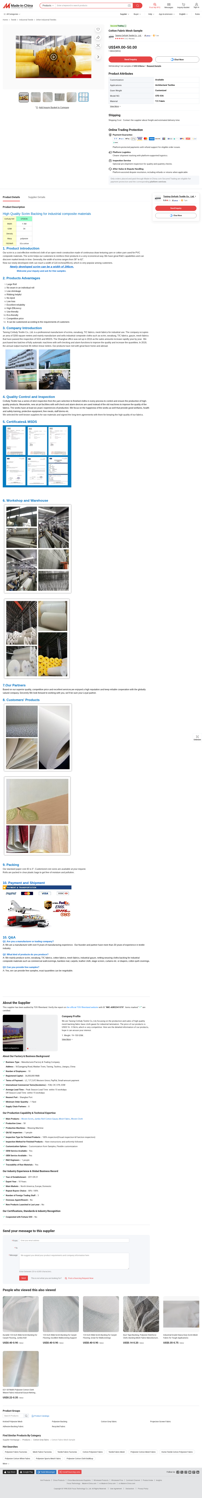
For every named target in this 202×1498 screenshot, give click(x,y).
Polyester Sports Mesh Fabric (48, 1458)
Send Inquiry (130, 59)
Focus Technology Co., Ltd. (82, 1488)
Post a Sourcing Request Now (79, 1278)
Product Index (148, 1480)
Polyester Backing (59, 1421)
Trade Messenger (46, 1472)
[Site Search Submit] (137, 5)
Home (5, 19)
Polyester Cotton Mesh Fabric (143, 1452)
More (5, 1463)
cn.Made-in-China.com (127, 1483)
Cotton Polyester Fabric (93, 1452)
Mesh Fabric (64, 1118)
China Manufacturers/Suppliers (79, 1480)
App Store (9, 1472)
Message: (14, 1255)
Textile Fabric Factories (67, 1452)
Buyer (136, 14)
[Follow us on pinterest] (193, 1472)
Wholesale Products (101, 1480)
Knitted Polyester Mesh (12, 1421)
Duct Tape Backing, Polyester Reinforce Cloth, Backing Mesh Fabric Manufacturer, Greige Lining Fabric (141, 1338)
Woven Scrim (27, 1118)
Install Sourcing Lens (71, 1472)
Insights (159, 1480)
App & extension (166, 14)
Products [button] (47, 5)
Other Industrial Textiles (46, 19)
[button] (129, 5)
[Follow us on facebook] (177, 1472)
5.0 (167, 200)
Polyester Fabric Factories (16, 1452)
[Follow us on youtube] (189, 1472)
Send (23, 1278)
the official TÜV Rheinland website (82, 1007)
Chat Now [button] (179, 59)
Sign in (196, 7)
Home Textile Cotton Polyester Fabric (177, 1452)
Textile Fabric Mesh (117, 1452)
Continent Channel (133, 1480)
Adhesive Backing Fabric (13, 1426)
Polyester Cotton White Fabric (17, 1458)
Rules (197, 14)
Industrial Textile (26, 19)
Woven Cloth (77, 1118)
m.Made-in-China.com (107, 1483)
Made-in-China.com (89, 1483)
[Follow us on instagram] (185, 1472)
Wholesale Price (117, 1480)
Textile (13, 19)
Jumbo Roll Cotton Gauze (46, 1118)
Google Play (26, 1472)
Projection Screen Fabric (160, 1421)
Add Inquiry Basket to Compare (54, 107)
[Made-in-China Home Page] (18, 5)
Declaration (130, 1488)
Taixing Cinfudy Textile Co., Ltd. (128, 35)
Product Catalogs (41, 1416)
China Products (59, 1480)
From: (15, 1240)
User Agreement (116, 1488)
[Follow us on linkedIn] (197, 1472)
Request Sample (154, 66)
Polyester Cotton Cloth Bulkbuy (80, 1458)
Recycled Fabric (58, 1426)
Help (150, 14)
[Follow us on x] (181, 1472)
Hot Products (45, 1480)
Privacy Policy (143, 1488)
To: (16, 1248)
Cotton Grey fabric (109, 1421)
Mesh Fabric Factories (42, 1452)
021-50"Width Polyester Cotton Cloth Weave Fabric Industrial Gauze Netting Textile (19, 1392)
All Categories (12, 14)
